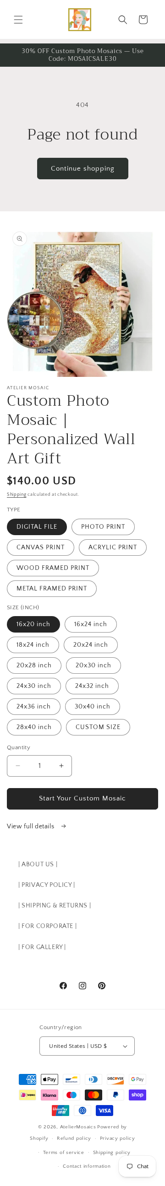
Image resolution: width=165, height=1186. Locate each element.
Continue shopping (83, 168)
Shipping (17, 494)
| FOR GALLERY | (42, 947)
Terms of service (63, 1152)
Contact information (86, 1166)
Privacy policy (117, 1138)
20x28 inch (34, 665)
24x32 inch (92, 686)
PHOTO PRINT (103, 527)
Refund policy (74, 1138)
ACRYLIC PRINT (112, 547)
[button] (18, 20)
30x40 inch (92, 706)
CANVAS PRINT (40, 547)
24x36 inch (33, 706)
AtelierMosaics (78, 1127)
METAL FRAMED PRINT (51, 588)
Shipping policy (112, 1152)
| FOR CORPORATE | (47, 926)
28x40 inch (34, 727)
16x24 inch (90, 624)
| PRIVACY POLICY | (46, 885)
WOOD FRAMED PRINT (52, 568)
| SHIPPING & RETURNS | (54, 905)
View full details (31, 826)
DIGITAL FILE (36, 527)
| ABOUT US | (37, 864)
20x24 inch (90, 645)
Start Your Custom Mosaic (82, 798)
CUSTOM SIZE (98, 727)
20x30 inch (93, 665)
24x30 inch (33, 686)
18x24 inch (33, 645)
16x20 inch (33, 624)
